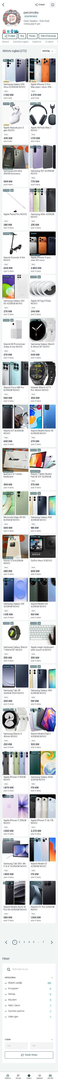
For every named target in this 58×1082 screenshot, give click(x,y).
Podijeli (41, 5)
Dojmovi (37, 42)
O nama (49, 42)
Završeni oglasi (20, 42)
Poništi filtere (31, 1055)
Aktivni (5, 42)
